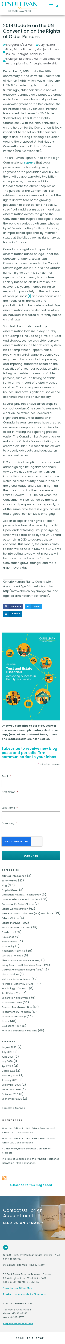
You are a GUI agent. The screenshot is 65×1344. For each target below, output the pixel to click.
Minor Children (10, 974)
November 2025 (11, 1089)
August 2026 (9, 1047)
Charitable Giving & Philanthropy (21, 894)
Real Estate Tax (11, 993)
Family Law (8, 932)
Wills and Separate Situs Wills (19, 1030)
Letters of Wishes (12, 955)
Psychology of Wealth (15, 988)
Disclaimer (9, 1264)
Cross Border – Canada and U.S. (21, 899)
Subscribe (31, 856)
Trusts (5, 1021)
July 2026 (7, 1052)
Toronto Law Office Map (17, 1288)
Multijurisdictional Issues (16, 979)
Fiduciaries (8, 936)
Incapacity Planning (13, 951)
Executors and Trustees (16, 927)
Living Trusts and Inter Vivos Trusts (22, 965)
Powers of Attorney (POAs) (18, 983)
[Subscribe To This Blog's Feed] (4, 1177)
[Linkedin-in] (5, 1247)
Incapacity (8, 946)
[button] (57, 6)
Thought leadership (43, 63)
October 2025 (10, 1094)
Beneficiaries (9, 880)
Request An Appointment (18, 1323)
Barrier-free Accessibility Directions (24, 1294)
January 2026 (10, 1080)
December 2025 (11, 1084)
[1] (29, 296)
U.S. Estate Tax (10, 1025)
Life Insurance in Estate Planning (21, 960)
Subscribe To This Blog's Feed (31, 1185)
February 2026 (10, 1075)
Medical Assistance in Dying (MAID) (23, 969)
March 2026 (8, 1070)
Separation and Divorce (16, 997)
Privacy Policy (36, 1264)
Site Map (22, 1264)
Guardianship (10, 941)
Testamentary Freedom (16, 1011)
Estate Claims (10, 918)
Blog (4, 885)
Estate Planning (11, 922)
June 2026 (8, 1056)
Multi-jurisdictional (19, 59)
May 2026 (7, 1061)
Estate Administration (15, 908)
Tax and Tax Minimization (17, 1007)
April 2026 (7, 1066)
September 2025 (12, 1098)
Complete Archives (13, 1108)
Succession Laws (12, 1002)
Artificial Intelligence (14, 876)
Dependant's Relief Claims (18, 904)
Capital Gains (10, 890)
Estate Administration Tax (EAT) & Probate (27, 913)
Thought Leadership (14, 1016)
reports (29, 162)
